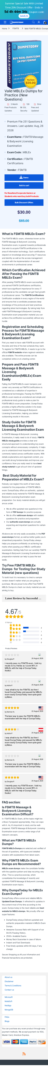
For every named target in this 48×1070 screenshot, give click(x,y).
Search (33, 22)
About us (8, 977)
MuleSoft (8, 1001)
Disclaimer (9, 981)
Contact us (9, 990)
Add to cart (24, 185)
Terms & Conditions (13, 985)
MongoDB (9, 1009)
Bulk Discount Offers (24, 202)
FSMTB (16, 28)
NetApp (8, 1005)
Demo (26, 177)
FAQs (7, 1017)
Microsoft (9, 997)
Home (4, 28)
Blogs (7, 1021)
